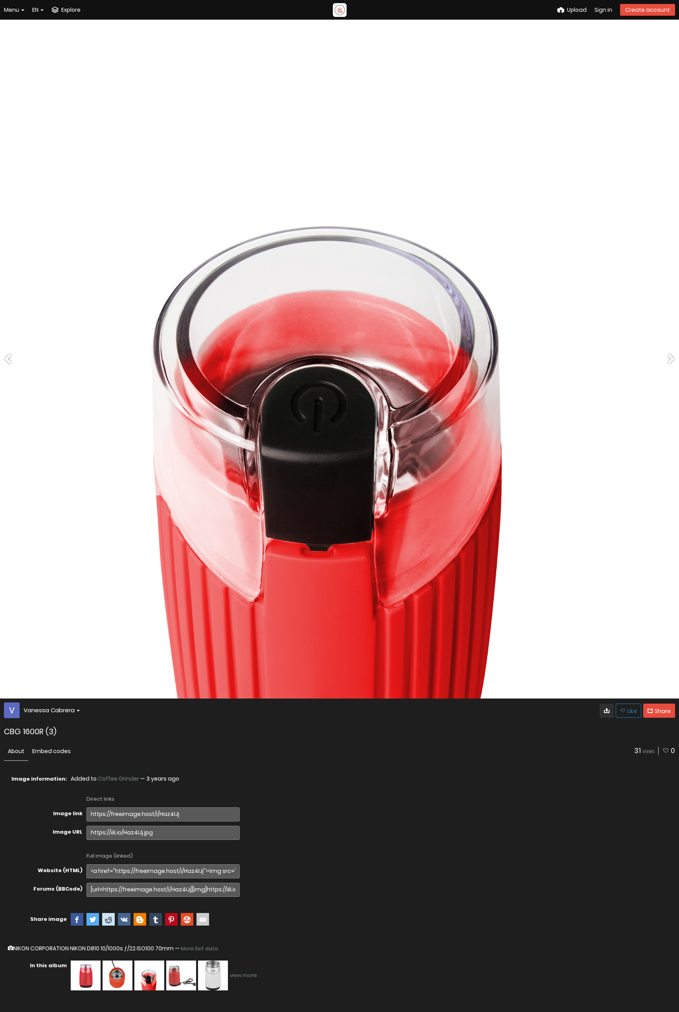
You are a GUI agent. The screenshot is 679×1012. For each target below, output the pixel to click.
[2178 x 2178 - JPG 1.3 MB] (607, 711)
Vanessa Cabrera (49, 710)
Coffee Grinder (118, 779)
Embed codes (51, 751)
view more (243, 975)
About (16, 751)
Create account (647, 10)
